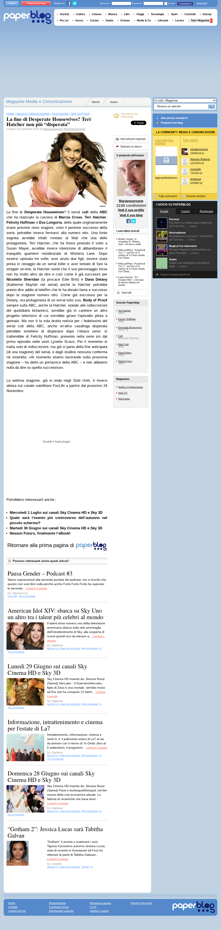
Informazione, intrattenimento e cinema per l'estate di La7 (55, 725)
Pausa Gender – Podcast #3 (40, 573)
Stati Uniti (123, 344)
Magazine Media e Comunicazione (39, 101)
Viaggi (140, 14)
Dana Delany (125, 352)
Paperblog (27, 17)
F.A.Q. (93, 907)
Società (64, 14)
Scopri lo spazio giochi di (175, 274)
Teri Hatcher (124, 310)
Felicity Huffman (127, 319)
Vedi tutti (126, 292)
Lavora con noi (17, 911)
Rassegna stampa (100, 903)
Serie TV (123, 392)
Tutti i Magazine (200, 20)
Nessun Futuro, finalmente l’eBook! (40, 533)
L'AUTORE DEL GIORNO (164, 142)
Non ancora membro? (174, 118)
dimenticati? (202, 3)
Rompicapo (206, 211)
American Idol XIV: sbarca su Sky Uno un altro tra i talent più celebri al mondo (55, 613)
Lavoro (179, 20)
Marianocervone (53, 129)
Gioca (194, 226)
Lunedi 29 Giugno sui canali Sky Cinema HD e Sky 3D (47, 669)
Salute (109, 20)
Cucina (94, 20)
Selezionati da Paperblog (129, 115)
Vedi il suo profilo (131, 210)
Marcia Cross (125, 361)
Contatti (12, 907)
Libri (126, 14)
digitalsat (195, 179)
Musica (112, 14)
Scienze (125, 20)
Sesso (79, 20)
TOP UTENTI (190, 140)
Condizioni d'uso (59, 907)
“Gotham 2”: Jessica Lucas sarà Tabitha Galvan (55, 832)
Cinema (96, 14)
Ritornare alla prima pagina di (41, 545)
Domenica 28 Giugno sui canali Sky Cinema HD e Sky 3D (51, 776)
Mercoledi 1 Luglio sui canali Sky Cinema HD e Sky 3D (56, 513)
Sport (174, 14)
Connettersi (185, 3)
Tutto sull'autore (168, 196)
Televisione (124, 398)
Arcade (164, 211)
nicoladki (195, 169)
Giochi (95, 102)
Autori (114, 102)
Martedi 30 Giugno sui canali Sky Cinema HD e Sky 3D (56, 528)
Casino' (185, 211)
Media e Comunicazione (130, 387)
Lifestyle (163, 20)
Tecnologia (157, 14)
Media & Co (144, 20)
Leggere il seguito (36, 588)
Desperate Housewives (130, 327)
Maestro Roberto (200, 159)
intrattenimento (199, 149)
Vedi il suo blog (131, 215)
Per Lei (64, 20)
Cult (120, 335)
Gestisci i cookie (99, 911)
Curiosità (190, 14)
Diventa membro (196, 196)
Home (12, 3)
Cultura (80, 14)
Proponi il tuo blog (172, 122)
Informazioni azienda (61, 911)
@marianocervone (74, 129)
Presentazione (57, 903)
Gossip (207, 14)
